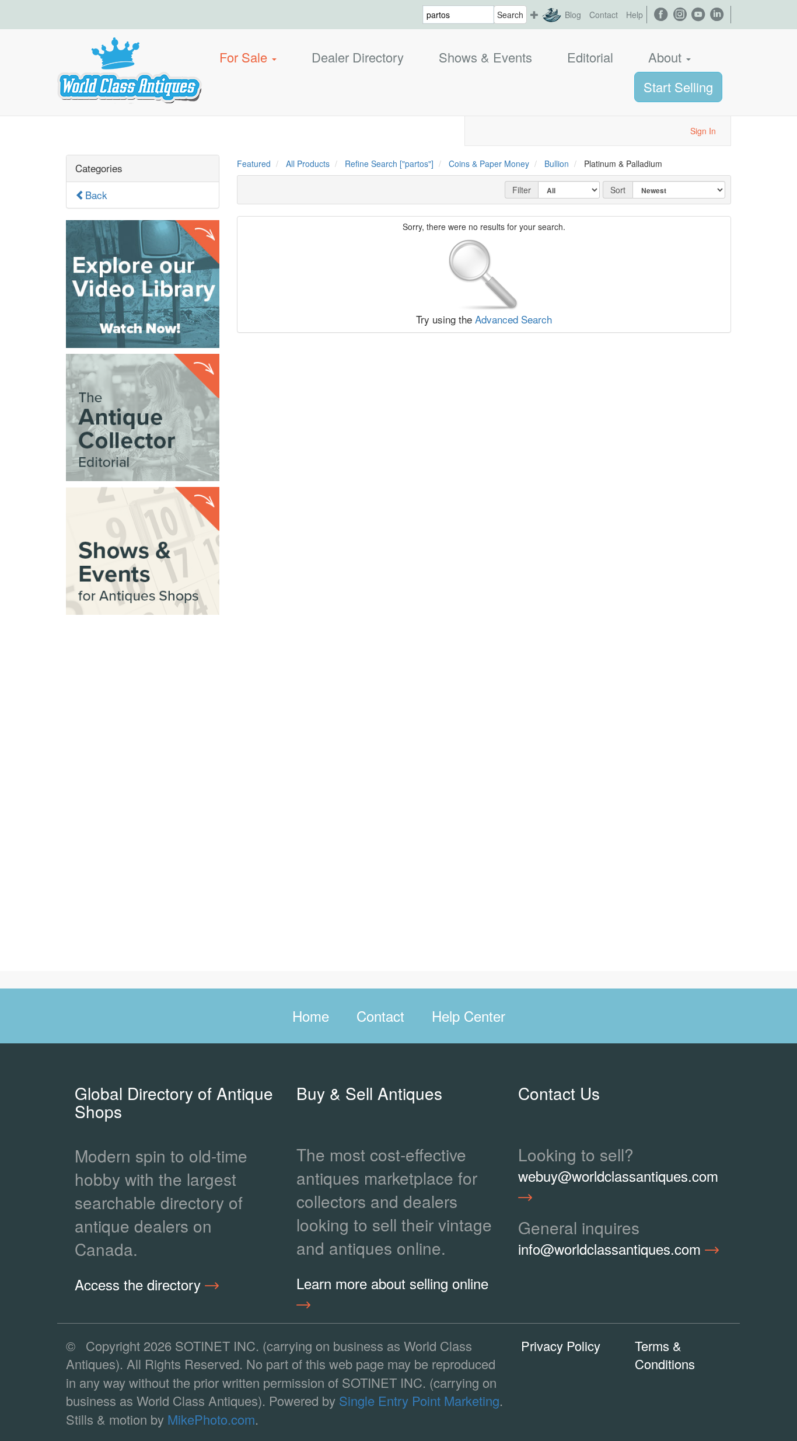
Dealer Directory (358, 57)
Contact (603, 14)
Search (510, 14)
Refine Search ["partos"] (389, 163)
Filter (521, 190)
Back (96, 194)
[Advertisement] (142, 796)
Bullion (556, 163)
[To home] (129, 57)
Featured (254, 163)
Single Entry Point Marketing (419, 1400)
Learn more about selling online (392, 1283)
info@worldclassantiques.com (611, 1249)
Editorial (590, 57)
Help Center (468, 1015)
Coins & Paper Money (489, 163)
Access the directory (140, 1284)
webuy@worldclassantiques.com (618, 1176)
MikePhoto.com (211, 1419)
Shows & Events (485, 57)
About (666, 57)
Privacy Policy (560, 1345)
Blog (573, 14)
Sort (617, 190)
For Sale (245, 57)
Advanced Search (513, 319)
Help (634, 14)
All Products (308, 163)
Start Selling (678, 87)
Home (310, 1015)
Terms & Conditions (665, 1354)
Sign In (703, 131)
